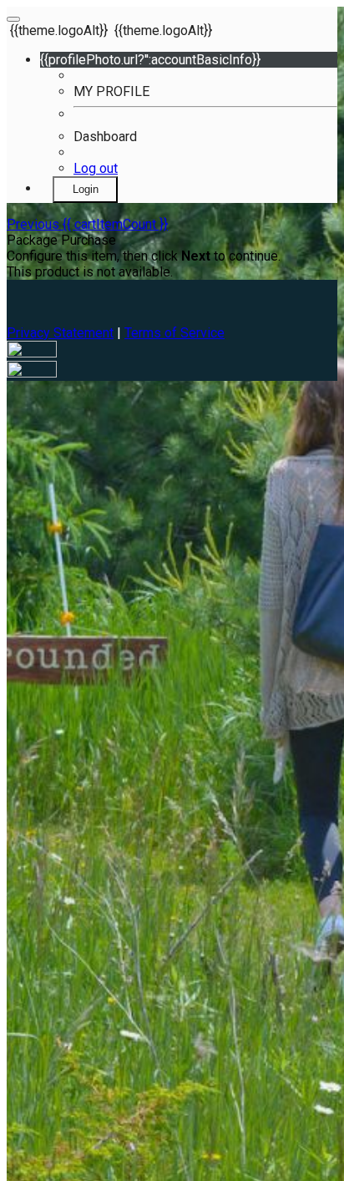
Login (86, 189)
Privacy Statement (60, 333)
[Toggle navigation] (13, 19)
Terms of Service (174, 333)
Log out (95, 168)
